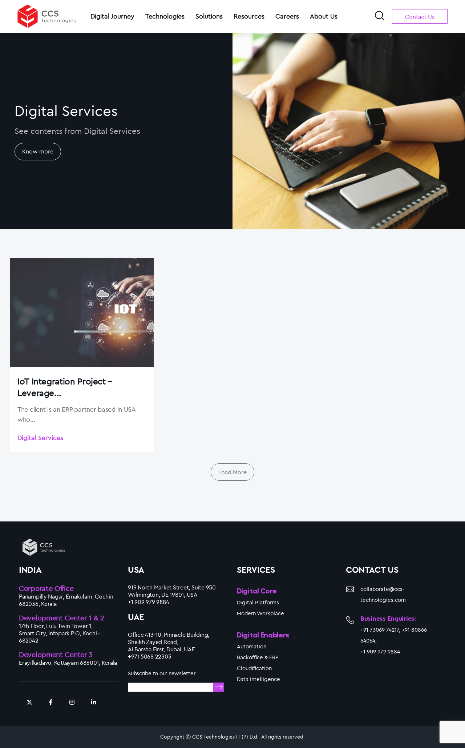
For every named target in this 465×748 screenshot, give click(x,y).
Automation (251, 646)
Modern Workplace (260, 613)
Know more (37, 151)
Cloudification (254, 668)
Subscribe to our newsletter (161, 673)
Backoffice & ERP (258, 657)
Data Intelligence (258, 679)
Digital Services (40, 437)
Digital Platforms (258, 602)
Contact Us (419, 16)
